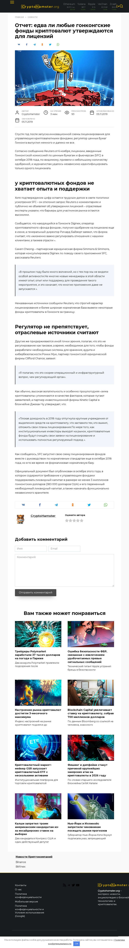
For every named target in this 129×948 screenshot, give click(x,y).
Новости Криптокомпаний (34, 856)
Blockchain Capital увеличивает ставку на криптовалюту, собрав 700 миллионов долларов (91, 713)
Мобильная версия (26, 901)
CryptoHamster (43, 516)
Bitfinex (20, 866)
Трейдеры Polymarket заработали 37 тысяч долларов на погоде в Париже (37, 655)
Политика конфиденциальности (28, 896)
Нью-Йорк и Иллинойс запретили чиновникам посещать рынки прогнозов (87, 827)
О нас (18, 889)
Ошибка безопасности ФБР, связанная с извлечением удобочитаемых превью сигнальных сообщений (87, 656)
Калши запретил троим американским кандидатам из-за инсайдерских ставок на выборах (37, 828)
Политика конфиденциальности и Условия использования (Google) (29, 911)
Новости (25, 99)
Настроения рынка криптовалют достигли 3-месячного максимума (38, 713)
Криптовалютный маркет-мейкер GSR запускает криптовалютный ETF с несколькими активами (33, 770)
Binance (21, 862)
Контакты (20, 885)
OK (76, 943)
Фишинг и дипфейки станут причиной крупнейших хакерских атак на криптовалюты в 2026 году (87, 770)
